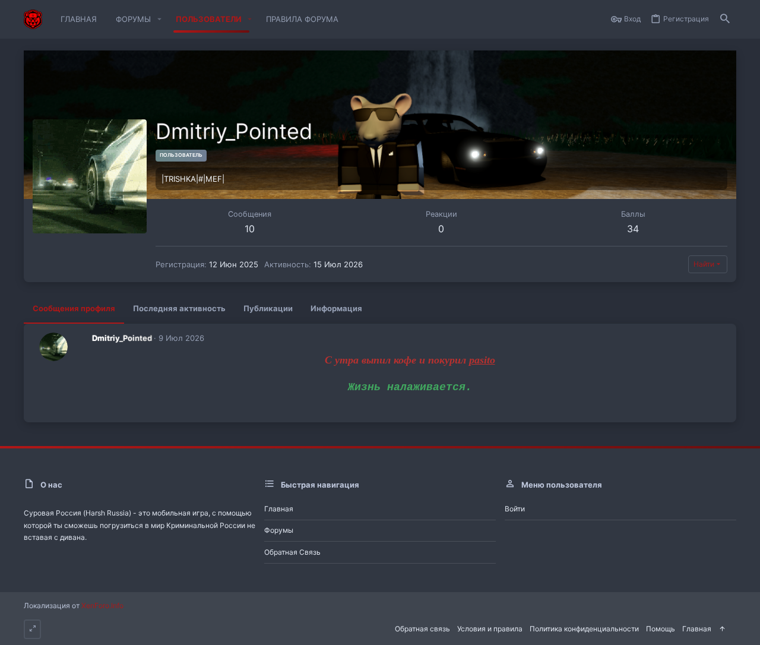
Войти (515, 508)
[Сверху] (722, 629)
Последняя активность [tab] (179, 308)
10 (250, 229)
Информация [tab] (336, 308)
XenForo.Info (102, 605)
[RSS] (732, 627)
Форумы (278, 530)
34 (633, 229)
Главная (278, 508)
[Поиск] (725, 19)
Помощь (660, 628)
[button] (159, 19)
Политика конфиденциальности (584, 628)
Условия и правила (489, 628)
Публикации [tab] (268, 308)
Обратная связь (292, 552)
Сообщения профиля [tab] (74, 308)
